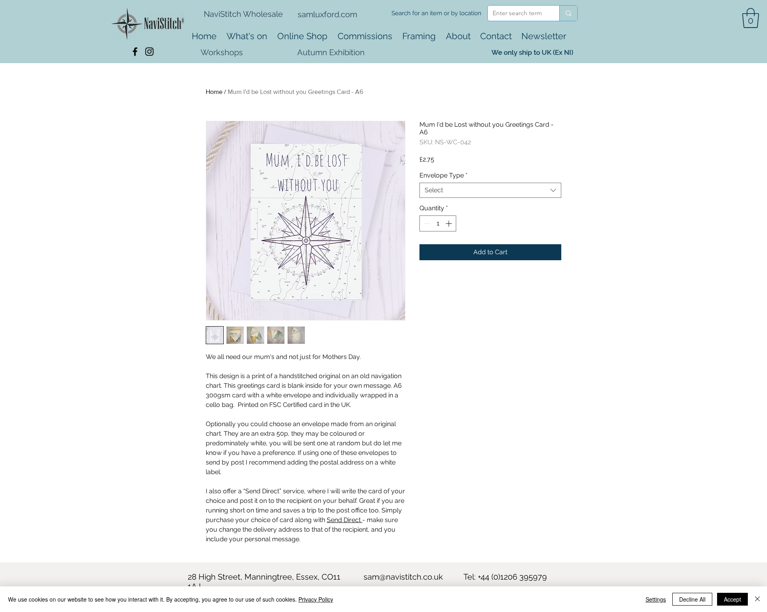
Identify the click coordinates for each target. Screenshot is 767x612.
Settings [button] (656, 599)
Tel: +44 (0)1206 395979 (505, 577)
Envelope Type (443, 175)
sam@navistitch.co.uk (403, 577)
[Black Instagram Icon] (149, 51)
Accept (732, 599)
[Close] (757, 599)
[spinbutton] (438, 223)
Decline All (692, 599)
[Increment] (449, 223)
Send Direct (344, 520)
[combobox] (490, 190)
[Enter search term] (568, 13)
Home (214, 91)
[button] (750, 18)
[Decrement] (426, 223)
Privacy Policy (315, 599)
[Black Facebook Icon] (135, 51)
